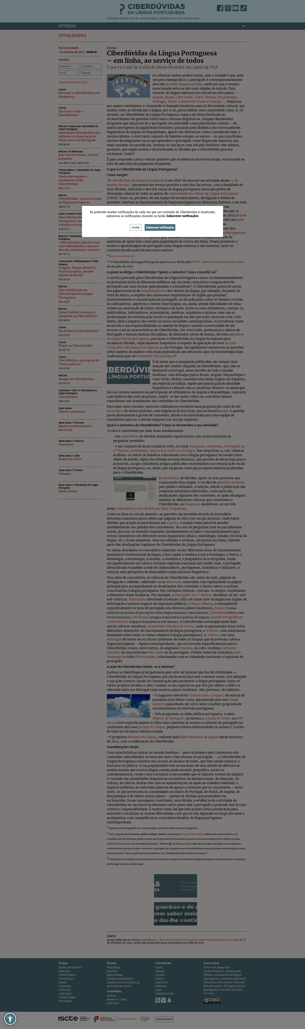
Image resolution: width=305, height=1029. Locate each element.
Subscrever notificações (160, 227)
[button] (10, 1019)
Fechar (136, 227)
